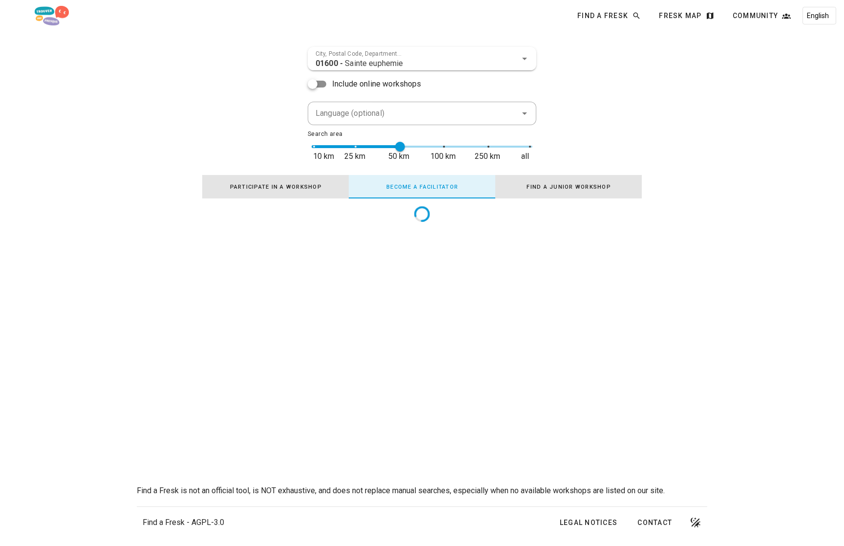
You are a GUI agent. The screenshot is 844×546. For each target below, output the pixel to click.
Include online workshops (377, 83)
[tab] (275, 186)
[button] (524, 59)
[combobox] (422, 58)
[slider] (400, 147)
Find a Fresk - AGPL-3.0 (183, 522)
